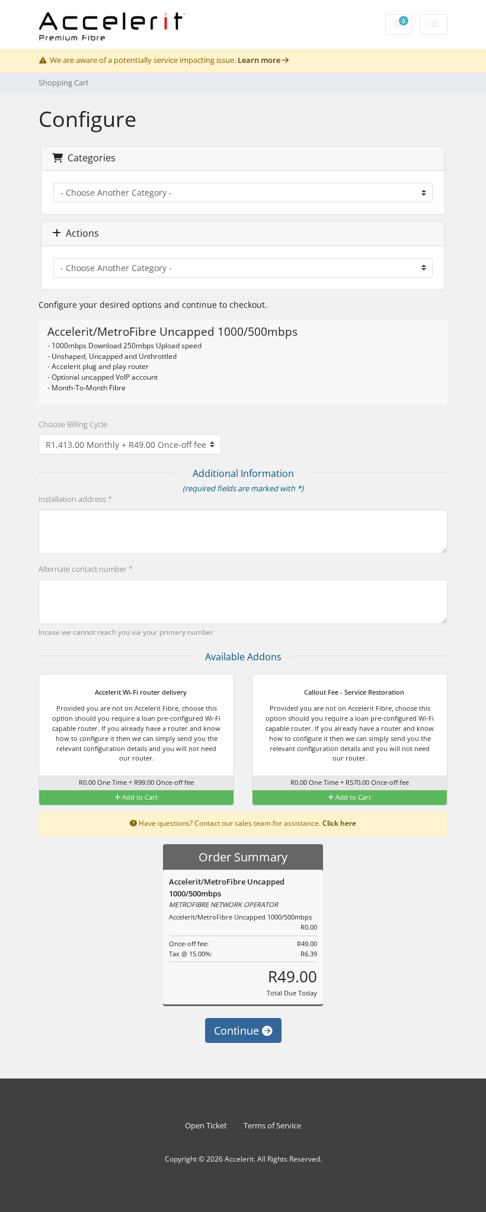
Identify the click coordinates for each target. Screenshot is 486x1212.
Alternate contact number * (86, 569)
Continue (238, 1030)
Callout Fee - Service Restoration (353, 692)
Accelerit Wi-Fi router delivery (140, 692)
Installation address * (75, 499)
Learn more (260, 60)
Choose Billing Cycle (73, 424)
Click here (339, 823)
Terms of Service (272, 1126)
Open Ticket (206, 1126)
